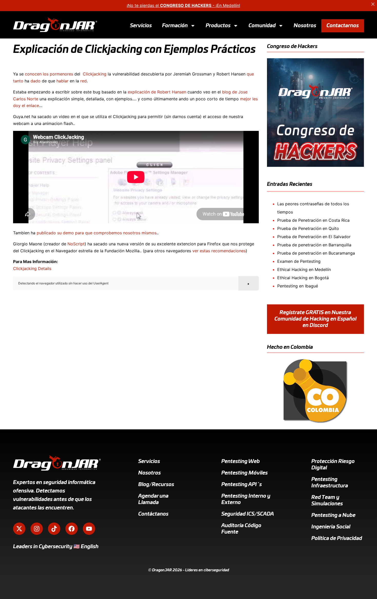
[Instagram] (37, 529)
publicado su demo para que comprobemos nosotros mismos (96, 232)
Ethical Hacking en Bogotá (303, 277)
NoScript (76, 243)
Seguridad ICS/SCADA (247, 514)
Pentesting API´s (241, 484)
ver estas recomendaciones (219, 250)
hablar (62, 80)
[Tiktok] (54, 529)
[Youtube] (89, 529)
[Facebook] (71, 529)
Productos (218, 25)
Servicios (141, 25)
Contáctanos (153, 514)
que (250, 73)
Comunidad (262, 25)
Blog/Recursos (156, 484)
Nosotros (305, 25)
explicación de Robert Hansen (157, 91)
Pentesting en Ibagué (297, 285)
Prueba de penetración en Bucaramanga (316, 253)
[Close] (373, 4)
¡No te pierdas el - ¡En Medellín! (183, 5)
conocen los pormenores (49, 73)
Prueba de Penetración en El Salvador (314, 236)
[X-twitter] (19, 529)
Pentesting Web (240, 461)
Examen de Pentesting (299, 261)
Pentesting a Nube (333, 515)
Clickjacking (94, 73)
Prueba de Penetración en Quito (308, 228)
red (83, 80)
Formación (175, 25)
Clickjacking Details (32, 268)
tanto (18, 80)
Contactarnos (342, 25)
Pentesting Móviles (244, 473)
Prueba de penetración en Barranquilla (314, 244)
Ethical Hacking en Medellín (304, 269)
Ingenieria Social (330, 526)
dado (36, 80)
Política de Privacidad (336, 538)
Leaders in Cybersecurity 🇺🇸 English (55, 546)
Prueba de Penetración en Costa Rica (313, 220)
